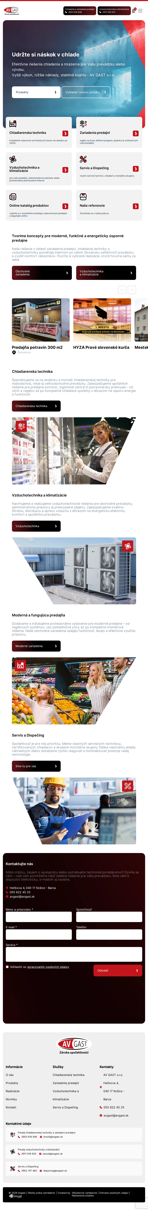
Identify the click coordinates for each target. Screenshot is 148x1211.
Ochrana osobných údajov (114, 1192)
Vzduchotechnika (27, 526)
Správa (12, 945)
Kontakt (11, 1107)
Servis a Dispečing (65, 1107)
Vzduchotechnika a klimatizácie (114, 11)
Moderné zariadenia (29, 646)
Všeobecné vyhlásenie (84, 1192)
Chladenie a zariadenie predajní (79, 11)
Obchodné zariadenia (23, 272)
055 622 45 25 (20, 892)
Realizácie (12, 1091)
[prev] (122, 290)
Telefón (81, 927)
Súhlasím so (39, 967)
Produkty (22, 92)
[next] (132, 290)
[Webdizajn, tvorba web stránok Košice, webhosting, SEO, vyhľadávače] (15, 1195)
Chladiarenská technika (68, 1075)
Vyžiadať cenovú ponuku (82, 92)
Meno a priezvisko (19, 909)
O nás (10, 1075)
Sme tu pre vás (26, 766)
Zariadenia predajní (66, 1083)
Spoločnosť (84, 909)
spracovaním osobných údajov (48, 967)
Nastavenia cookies (83, 1195)
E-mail (11, 927)
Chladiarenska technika (31, 406)
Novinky (11, 1099)
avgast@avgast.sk (22, 896)
